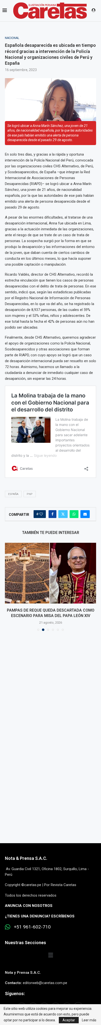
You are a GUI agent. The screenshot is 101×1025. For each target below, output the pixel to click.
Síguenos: (15, 993)
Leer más (89, 1020)
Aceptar (69, 1020)
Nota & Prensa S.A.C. (26, 858)
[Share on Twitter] (63, 514)
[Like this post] (41, 514)
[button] (9, 586)
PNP (30, 494)
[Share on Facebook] (52, 514)
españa (13, 494)
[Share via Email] (85, 514)
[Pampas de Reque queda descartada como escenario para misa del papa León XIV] (50, 573)
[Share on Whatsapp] (74, 514)
